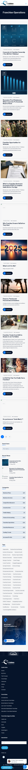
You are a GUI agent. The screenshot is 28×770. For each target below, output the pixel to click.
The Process (4, 676)
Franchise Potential (18, 593)
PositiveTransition (16, 604)
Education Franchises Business (9, 711)
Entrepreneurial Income (8, 568)
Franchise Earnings (7, 576)
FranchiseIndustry (17, 585)
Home (2, 670)
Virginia (3, 727)
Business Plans (7, 220)
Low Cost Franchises (6, 706)
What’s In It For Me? (9, 266)
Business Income (6, 554)
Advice (3, 684)
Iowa (2, 724)
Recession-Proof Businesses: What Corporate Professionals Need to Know (13, 101)
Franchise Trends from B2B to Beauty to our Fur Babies (12, 336)
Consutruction (7, 507)
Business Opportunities (17, 554)
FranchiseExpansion (17, 576)
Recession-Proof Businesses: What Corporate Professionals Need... (17, 470)
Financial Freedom (7, 574)
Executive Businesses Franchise (9, 708)
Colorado (3, 722)
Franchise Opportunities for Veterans (16, 478)
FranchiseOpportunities (8, 590)
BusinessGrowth (18, 552)
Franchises (4, 679)
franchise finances (7, 579)
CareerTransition (6, 563)
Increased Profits (7, 537)
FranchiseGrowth (17, 579)
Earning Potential (7, 565)
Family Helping (6, 263)
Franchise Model (16, 587)
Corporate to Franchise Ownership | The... (15, 461)
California (3, 719)
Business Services (7, 416)
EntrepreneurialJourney (8, 571)
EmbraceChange (16, 565)
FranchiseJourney (7, 587)
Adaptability (6, 549)
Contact (3, 689)
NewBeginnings (6, 604)
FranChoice (16, 598)
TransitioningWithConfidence (9, 609)
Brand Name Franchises (7, 703)
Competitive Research (8, 332)
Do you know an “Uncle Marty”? (13, 419)
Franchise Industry (7, 585)
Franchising (15, 596)
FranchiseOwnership (7, 593)
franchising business (7, 598)
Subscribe (5, 747)
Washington (4, 730)
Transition (22, 607)
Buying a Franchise (7, 560)
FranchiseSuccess (7, 596)
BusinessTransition (18, 557)
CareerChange (16, 560)
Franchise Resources (8, 527)
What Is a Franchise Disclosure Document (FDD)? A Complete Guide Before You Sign (13, 185)
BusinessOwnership (7, 557)
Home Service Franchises (7, 700)
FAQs (2, 687)
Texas (2, 733)
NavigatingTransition (17, 601)
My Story (3, 673)
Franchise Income (17, 582)
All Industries (4, 697)
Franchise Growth (7, 582)
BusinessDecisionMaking (16, 549)
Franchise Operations (8, 49)
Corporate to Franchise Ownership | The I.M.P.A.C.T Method (14, 53)
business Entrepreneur (8, 552)
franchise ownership (19, 590)
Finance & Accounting (8, 517)
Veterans (3, 681)
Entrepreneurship (19, 571)
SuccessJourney (14, 607)
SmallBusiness (6, 607)
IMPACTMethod (7, 601)
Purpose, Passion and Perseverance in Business (11, 299)
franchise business (17, 574)
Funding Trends (7, 532)
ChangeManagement (17, 563)
